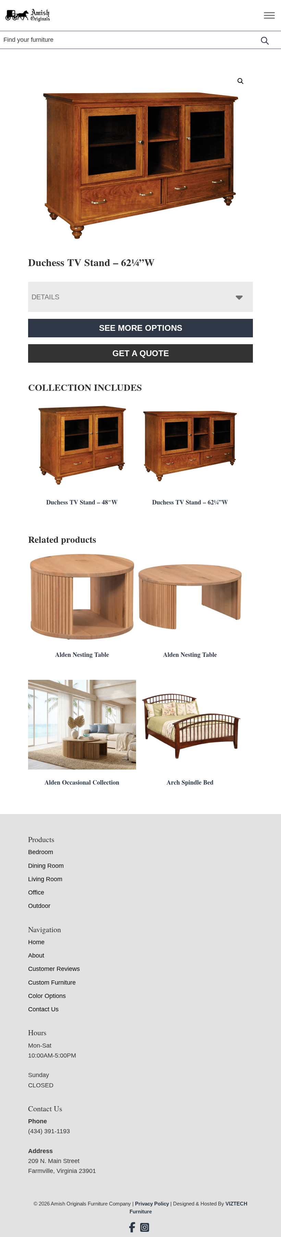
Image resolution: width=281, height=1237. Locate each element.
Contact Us (43, 1009)
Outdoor (39, 905)
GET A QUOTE (140, 353)
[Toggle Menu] (269, 15)
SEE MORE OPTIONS (140, 328)
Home (36, 942)
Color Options (47, 995)
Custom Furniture (52, 982)
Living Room (45, 879)
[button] (240, 81)
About (36, 955)
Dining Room (46, 865)
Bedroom (40, 852)
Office (36, 892)
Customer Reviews (54, 968)
